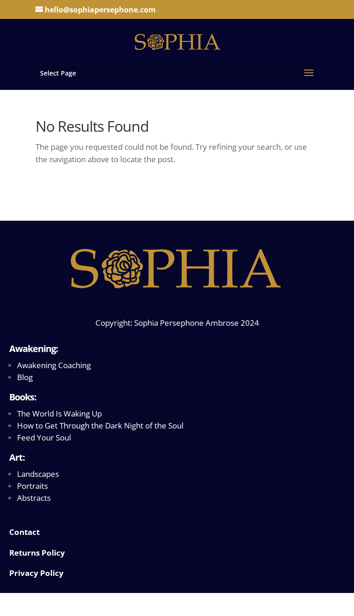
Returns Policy (37, 552)
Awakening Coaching (54, 365)
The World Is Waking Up (59, 413)
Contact (24, 532)
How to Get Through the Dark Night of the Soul (100, 425)
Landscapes (38, 474)
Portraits (32, 486)
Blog (25, 377)
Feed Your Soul (44, 437)
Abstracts (34, 498)
